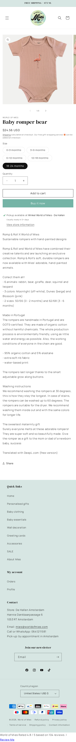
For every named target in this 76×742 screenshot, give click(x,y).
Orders (11, 581)
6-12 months (16, 158)
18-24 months (15, 166)
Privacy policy (59, 719)
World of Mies (24, 719)
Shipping (7, 134)
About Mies (14, 559)
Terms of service (17, 725)
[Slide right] (46, 111)
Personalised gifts (18, 503)
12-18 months (41, 158)
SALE (10, 551)
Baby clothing (15, 511)
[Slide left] (30, 111)
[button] (7, 18)
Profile (11, 589)
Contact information (59, 725)
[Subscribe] (58, 657)
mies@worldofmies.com (32, 627)
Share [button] (9, 463)
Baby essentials (16, 519)
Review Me (7, 739)
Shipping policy (37, 725)
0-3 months (15, 150)
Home (10, 495)
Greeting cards (16, 535)
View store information (20, 224)
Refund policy (42, 719)
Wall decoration (16, 527)
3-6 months (39, 150)
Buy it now (38, 203)
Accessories (14, 543)
